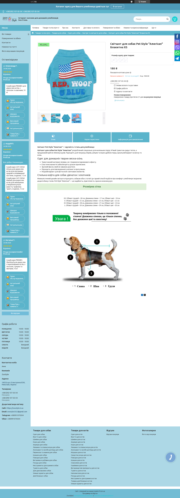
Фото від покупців (149, 434)
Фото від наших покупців (13, 51)
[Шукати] (167, 19)
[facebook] (142, 295)
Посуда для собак (40, 463)
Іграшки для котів (77, 460)
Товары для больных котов (81, 481)
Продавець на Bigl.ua (90, 493)
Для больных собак (40, 476)
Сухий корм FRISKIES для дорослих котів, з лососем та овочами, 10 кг (16, 89)
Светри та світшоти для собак (94, 33)
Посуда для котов (78, 476)
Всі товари (6, 34)
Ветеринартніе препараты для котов (85, 468)
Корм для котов (77, 445)
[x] (145, 295)
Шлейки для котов (78, 439)
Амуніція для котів (78, 442)
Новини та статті (9, 47)
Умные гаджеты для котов (81, 483)
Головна (35, 28)
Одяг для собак (74, 33)
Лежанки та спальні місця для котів (84, 447)
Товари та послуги (50, 28)
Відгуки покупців (113, 434)
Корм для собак (39, 442)
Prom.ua (102, 491)
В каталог (117, 6)
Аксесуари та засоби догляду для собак (48, 450)
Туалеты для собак (40, 468)
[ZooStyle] (9, 19)
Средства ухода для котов (81, 455)
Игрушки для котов (78, 452)
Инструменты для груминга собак (45, 465)
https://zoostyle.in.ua (15, 408)
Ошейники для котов (79, 465)
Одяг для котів (76, 434)
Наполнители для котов (80, 473)
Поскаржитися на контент (83, 495)
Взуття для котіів (77, 437)
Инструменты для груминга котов (84, 478)
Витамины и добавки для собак (45, 460)
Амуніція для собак (40, 445)
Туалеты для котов (78, 470)
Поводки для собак (40, 457)
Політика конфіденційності (103, 495)
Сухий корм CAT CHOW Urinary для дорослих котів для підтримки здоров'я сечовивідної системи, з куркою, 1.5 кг (16, 171)
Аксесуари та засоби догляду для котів (86, 450)
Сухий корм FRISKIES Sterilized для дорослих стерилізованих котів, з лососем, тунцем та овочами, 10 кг (16, 264)
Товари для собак (59, 33)
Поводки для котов (78, 457)
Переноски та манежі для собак (45, 452)
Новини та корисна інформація (136, 28)
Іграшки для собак (40, 455)
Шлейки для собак (40, 439)
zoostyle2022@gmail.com (17, 412)
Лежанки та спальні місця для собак (46, 447)
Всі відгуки (15, 313)
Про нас (65, 28)
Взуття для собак (39, 437)
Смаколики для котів (79, 463)
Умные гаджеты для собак (43, 473)
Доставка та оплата (91, 28)
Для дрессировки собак (42, 470)
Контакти (76, 28)
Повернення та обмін (111, 28)
